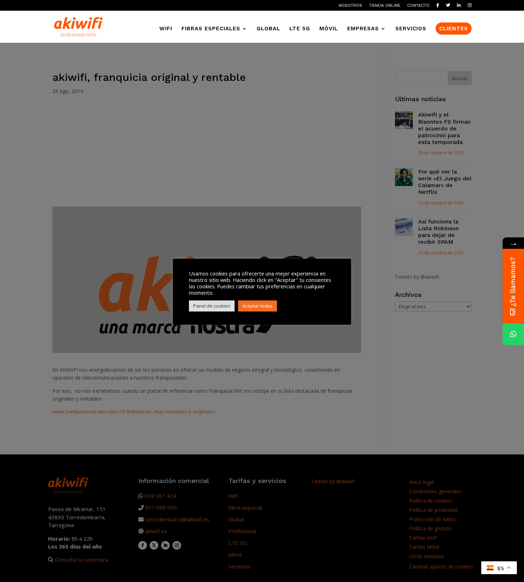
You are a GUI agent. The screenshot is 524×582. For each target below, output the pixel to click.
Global (268, 29)
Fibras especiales (210, 29)
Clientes (453, 28)
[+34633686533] (513, 334)
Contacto (418, 5)
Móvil (328, 29)
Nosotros (350, 5)
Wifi (165, 29)
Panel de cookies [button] (211, 306)
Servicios (410, 29)
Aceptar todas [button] (257, 306)
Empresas (363, 29)
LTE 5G (299, 29)
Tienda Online (384, 5)
